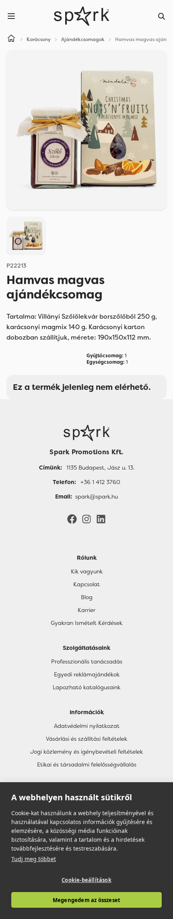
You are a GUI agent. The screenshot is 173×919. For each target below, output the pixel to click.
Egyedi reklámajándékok (86, 674)
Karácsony (39, 39)
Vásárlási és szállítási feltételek (86, 738)
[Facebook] (72, 518)
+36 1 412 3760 (100, 482)
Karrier (86, 610)
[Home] (11, 39)
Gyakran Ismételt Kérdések (86, 622)
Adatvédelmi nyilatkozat (86, 725)
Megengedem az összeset (86, 900)
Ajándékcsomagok (83, 39)
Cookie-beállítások (86, 880)
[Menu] (11, 16)
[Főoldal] (86, 433)
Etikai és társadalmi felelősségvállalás (86, 764)
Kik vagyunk (87, 571)
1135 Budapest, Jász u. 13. (100, 467)
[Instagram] (86, 518)
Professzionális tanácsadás (86, 661)
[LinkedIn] (101, 518)
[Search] (162, 16)
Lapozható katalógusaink (86, 687)
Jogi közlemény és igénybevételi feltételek (86, 751)
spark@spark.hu (96, 496)
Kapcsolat (86, 584)
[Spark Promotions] (81, 16)
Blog (87, 597)
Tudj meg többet (33, 859)
